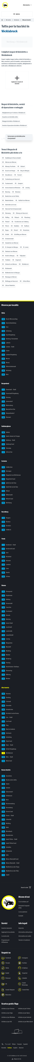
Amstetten (7, 776)
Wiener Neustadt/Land (10, 859)
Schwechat (7, 851)
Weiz (6, 374)
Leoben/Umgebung (10, 355)
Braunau (7, 694)
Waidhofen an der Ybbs (11, 871)
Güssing (7, 397)
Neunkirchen (8, 835)
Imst (5, 553)
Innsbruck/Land (9, 549)
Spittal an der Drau (9, 483)
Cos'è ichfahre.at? (23, 902)
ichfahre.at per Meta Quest (25, 1022)
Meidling (7, 651)
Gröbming (7, 331)
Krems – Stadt (8, 815)
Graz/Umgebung (9, 335)
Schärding (7, 737)
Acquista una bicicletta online (10, 117)
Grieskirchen (8, 709)
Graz (5, 327)
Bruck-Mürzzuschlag (10, 319)
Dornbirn (7, 526)
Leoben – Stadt (8, 347)
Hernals (6, 615)
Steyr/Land (7, 741)
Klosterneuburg (9, 804)
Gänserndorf (8, 792)
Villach (6, 491)
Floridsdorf (7, 611)
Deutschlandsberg (9, 323)
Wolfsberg (7, 503)
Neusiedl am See (9, 409)
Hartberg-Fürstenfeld (10, 339)
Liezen (6, 351)
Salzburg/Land (8, 444)
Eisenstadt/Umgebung (11, 393)
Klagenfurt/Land (9, 479)
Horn (6, 800)
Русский (8, 1044)
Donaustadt (8, 603)
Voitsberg (7, 370)
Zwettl (6, 875)
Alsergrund (7, 591)
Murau (6, 363)
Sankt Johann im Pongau (11, 436)
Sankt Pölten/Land (9, 843)
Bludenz (6, 522)
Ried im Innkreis (9, 729)
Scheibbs (7, 847)
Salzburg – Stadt (9, 440)
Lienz (6, 568)
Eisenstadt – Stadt (9, 389)
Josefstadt (7, 627)
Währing (7, 675)
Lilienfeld (7, 819)
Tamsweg (7, 448)
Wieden (6, 678)
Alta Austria (8, 20)
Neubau (6, 655)
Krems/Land (8, 812)
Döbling (6, 599)
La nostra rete (5, 936)
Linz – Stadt (8, 717)
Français (19, 1044)
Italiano (10, 1048)
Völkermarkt (8, 495)
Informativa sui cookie (24, 936)
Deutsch (21, 1048)
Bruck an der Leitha (10, 780)
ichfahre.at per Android (24, 1017)
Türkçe (14, 1044)
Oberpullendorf (9, 413)
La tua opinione (22, 912)
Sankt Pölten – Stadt (10, 839)
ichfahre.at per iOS (6, 1022)
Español (25, 1044)
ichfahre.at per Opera (24, 1013)
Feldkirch (7, 530)
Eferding (7, 698)
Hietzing (7, 619)
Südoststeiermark (9, 367)
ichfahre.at (14, 1055)
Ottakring (7, 659)
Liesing (6, 639)
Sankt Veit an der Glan (10, 487)
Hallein (6, 432)
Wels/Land (7, 761)
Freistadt (7, 701)
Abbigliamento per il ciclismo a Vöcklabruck (13, 113)
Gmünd (6, 788)
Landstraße (7, 631)
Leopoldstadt (8, 635)
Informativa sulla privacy (25, 932)
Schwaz (6, 576)
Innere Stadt (8, 623)
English (15, 1048)
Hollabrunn (7, 796)
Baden (6, 784)
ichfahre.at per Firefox (24, 1009)
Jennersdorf (8, 401)
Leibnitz (6, 343)
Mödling (7, 823)
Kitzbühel (7, 557)
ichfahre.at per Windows (8, 1017)
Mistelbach (7, 831)
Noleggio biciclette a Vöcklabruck (11, 121)
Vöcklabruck (16, 20)
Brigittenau (7, 595)
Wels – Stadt (8, 757)
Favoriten (7, 607)
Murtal (6, 359)
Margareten (7, 643)
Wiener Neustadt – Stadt (11, 863)
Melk (6, 827)
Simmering (7, 671)
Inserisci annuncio (6, 928)
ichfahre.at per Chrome (7, 1009)
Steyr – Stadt (8, 745)
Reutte (6, 572)
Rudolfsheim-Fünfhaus (11, 667)
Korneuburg (8, 808)
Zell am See (7, 452)
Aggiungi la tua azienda (8, 932)
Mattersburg (8, 405)
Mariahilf (7, 647)
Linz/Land (7, 721)
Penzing (6, 663)
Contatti (20, 916)
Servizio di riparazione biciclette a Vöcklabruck (14, 125)
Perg (5, 725)
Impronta (21, 928)
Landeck (7, 565)
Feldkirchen (8, 467)
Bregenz (6, 518)
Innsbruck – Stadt (9, 545)
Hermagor (7, 471)
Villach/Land (8, 499)
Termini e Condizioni (24, 940)
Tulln (6, 855)
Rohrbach (7, 733)
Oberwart (7, 417)
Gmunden (7, 705)
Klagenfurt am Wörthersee (12, 475)
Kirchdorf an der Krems (11, 713)
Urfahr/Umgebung (9, 749)
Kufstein (7, 561)
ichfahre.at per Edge (7, 1013)
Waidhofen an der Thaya (11, 867)
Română (3, 1048)
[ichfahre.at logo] (5, 5)
